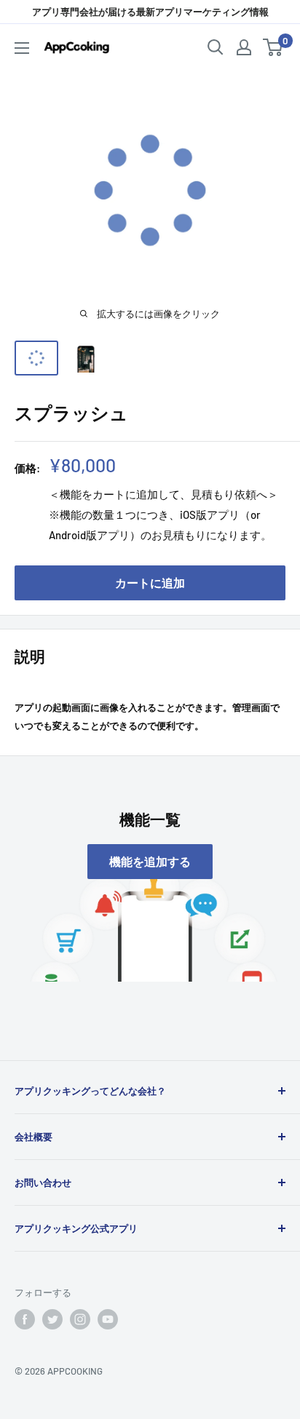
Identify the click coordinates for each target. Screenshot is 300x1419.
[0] (273, 47)
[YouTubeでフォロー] (108, 1319)
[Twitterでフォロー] (52, 1319)
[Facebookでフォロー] (25, 1319)
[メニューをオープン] (22, 48)
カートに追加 (150, 582)
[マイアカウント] (244, 47)
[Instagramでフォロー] (80, 1319)
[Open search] (216, 47)
